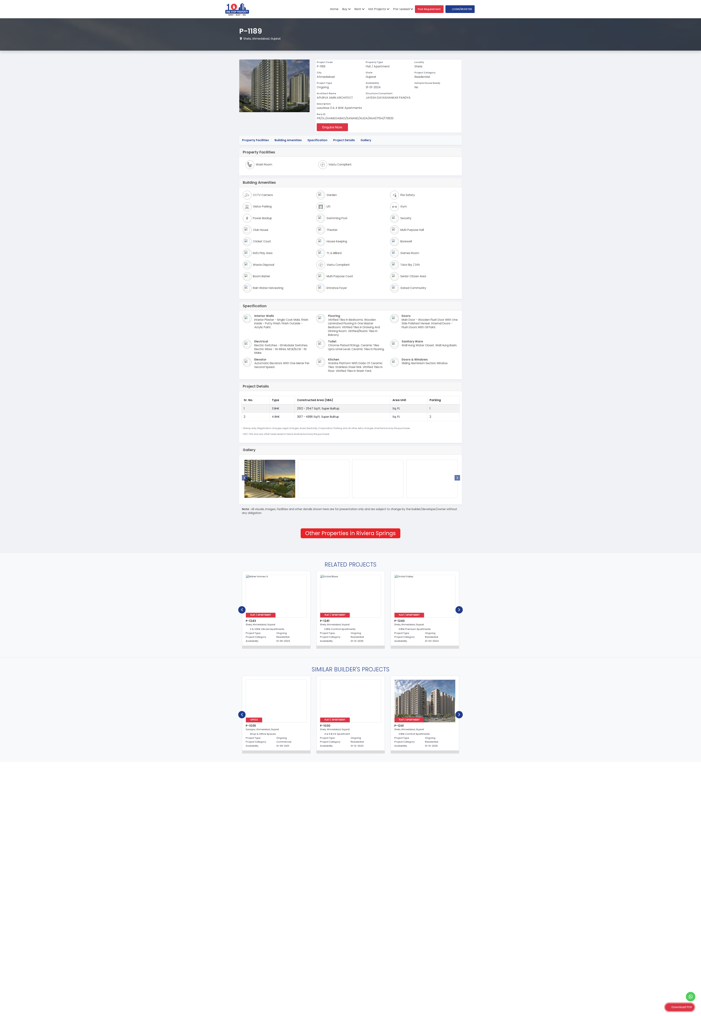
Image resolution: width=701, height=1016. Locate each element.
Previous (244, 478)
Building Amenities (288, 140)
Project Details (344, 140)
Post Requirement (429, 9)
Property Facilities (255, 140)
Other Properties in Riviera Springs (350, 533)
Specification (317, 140)
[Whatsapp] (690, 996)
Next (457, 478)
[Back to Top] (691, 1007)
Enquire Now (332, 127)
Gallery (366, 140)
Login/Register (462, 9)
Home (334, 9)
